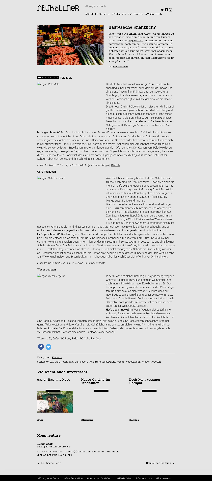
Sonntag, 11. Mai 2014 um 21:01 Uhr (53, 446)
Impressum (164, 478)
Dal (77, 362)
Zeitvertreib (154, 14)
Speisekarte (161, 91)
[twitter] (162, 10)
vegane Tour (136, 40)
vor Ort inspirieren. (157, 256)
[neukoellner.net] (58, 10)
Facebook (96, 338)
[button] (41, 347)
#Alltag (134, 420)
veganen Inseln (123, 37)
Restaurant (109, 362)
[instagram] (170, 10)
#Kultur (38, 420)
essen (83, 362)
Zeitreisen (119, 14)
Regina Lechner (120, 66)
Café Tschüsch (64, 362)
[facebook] (166, 10)
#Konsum (87, 420)
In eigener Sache (49, 478)
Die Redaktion (74, 478)
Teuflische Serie (49, 463)
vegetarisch (133, 362)
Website (115, 165)
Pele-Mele (95, 362)
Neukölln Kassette (98, 14)
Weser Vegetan (151, 362)
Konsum (57, 357)
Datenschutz (145, 478)
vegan (121, 362)
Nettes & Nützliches (100, 478)
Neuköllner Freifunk (160, 463)
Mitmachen (137, 14)
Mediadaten (125, 478)
